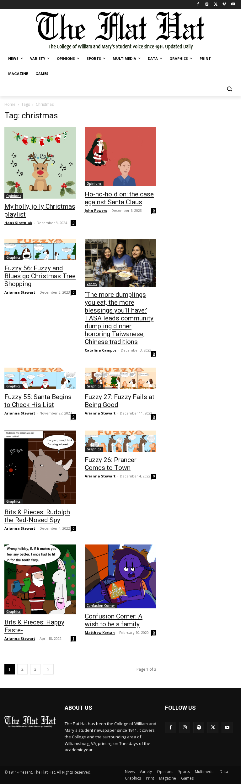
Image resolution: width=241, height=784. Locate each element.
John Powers (96, 210)
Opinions (13, 196)
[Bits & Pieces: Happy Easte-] (40, 579)
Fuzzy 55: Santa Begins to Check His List (38, 401)
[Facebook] (198, 4)
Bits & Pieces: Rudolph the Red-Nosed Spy (37, 516)
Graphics (13, 257)
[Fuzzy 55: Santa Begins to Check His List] (40, 378)
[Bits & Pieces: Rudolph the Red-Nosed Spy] (40, 468)
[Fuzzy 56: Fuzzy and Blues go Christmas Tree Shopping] (40, 249)
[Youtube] (233, 4)
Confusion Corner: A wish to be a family (113, 620)
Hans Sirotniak (18, 222)
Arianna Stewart (19, 292)
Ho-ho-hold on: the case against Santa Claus (119, 198)
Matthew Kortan (100, 632)
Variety (92, 284)
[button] (229, 89)
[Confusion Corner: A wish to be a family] (120, 576)
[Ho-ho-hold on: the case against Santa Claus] (120, 156)
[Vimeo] (224, 4)
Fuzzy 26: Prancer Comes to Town (111, 463)
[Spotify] (198, 727)
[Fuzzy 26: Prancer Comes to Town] (120, 441)
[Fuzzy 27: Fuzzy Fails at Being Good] (120, 378)
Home (9, 104)
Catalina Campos (100, 350)
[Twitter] (215, 4)
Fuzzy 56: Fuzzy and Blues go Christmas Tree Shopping (40, 276)
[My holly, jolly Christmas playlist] (40, 163)
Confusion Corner (101, 605)
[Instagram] (207, 4)
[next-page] (48, 669)
